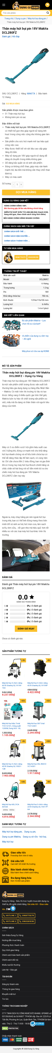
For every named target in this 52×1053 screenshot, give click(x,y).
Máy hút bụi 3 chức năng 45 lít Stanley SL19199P (37, 684)
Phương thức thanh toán (13, 945)
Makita (31, 93)
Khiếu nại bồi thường (11, 965)
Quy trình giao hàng (10, 950)
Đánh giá (6, 36)
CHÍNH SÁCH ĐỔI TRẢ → (15, 231)
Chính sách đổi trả (10, 960)
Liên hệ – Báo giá (9, 970)
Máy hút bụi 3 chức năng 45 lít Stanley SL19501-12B (12, 766)
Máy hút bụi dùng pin (37, 18)
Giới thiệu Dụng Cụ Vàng (12, 935)
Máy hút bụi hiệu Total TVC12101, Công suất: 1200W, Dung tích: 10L (11, 725)
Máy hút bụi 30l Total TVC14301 (36, 724)
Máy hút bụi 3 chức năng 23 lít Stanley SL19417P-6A (37, 806)
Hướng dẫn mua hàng (11, 940)
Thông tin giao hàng (11, 989)
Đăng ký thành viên (10, 984)
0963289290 (33, 257)
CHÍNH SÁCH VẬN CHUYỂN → (17, 236)
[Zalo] (13, 908)
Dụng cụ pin (21, 18)
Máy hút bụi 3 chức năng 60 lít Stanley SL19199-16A (12, 685)
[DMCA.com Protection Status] (10, 1028)
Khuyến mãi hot (9, 994)
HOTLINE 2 (11, 921)
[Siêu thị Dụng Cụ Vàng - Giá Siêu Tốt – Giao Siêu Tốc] (26, 5)
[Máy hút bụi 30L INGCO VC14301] (38, 750)
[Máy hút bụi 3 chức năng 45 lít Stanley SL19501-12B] (13, 750)
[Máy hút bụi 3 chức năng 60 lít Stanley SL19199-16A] (13, 669)
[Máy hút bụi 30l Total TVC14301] (38, 710)
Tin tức (5, 999)
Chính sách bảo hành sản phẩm (16, 955)
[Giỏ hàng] (47, 5)
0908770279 (20, 257)
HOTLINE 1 (11, 915)
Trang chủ (8, 18)
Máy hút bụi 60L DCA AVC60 (10, 805)
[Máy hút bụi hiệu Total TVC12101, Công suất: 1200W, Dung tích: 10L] (13, 710)
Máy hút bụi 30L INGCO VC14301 (36, 765)
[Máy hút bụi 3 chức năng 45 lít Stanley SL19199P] (38, 669)
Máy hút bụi (7, 841)
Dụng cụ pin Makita (11, 836)
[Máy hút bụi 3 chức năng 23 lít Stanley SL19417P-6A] (38, 791)
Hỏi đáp (16, 36)
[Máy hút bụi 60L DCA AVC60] (13, 791)
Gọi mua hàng (13, 104)
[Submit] (47, 13)
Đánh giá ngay (26, 628)
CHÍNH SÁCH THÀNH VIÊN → (17, 241)
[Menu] (3, 4)
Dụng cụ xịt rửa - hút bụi (34, 836)
